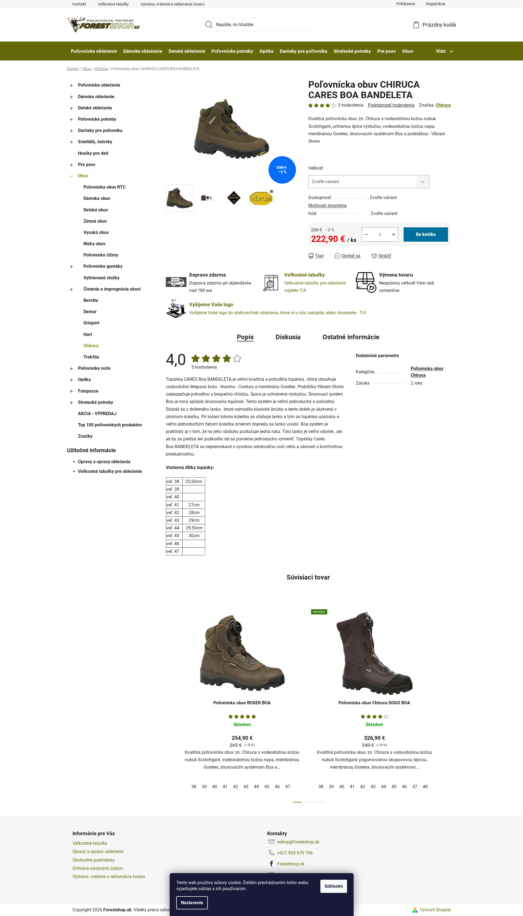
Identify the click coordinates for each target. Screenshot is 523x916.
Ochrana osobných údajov (97, 868)
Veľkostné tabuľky (113, 4)
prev (170, 704)
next (446, 704)
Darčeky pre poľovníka (100, 130)
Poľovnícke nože (94, 368)
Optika (84, 379)
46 (277, 786)
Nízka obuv (94, 243)
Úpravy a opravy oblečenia (104, 461)
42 (235, 786)
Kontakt (79, 4)
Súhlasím (334, 886)
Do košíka (426, 234)
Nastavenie (192, 902)
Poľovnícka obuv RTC (104, 187)
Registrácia (435, 4)
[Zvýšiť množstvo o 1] (394, 234)
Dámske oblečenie (96, 96)
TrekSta (91, 357)
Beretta (90, 300)
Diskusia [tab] (288, 337)
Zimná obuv (95, 221)
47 (287, 786)
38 (193, 786)
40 (214, 786)
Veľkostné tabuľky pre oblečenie (110, 471)
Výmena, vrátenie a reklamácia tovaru (173, 4)
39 (204, 786)
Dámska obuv (96, 198)
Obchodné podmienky (93, 860)
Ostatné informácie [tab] (351, 337)
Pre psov (86, 164)
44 (256, 786)
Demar (90, 311)
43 (246, 786)
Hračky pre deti (93, 153)
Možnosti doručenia (327, 205)
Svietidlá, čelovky (95, 141)
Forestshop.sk (290, 864)
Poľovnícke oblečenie (99, 85)
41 (225, 786)
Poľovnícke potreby (97, 119)
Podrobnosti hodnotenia (391, 105)
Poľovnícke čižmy (100, 255)
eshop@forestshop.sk (298, 842)
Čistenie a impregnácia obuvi (112, 289)
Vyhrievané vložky (101, 277)
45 (266, 786)
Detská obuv (95, 210)
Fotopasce (88, 391)
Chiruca (91, 345)
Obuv (83, 175)
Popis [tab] (245, 337)
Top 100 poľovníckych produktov (110, 424)
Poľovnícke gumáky (102, 266)
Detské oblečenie (95, 108)
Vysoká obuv (96, 232)
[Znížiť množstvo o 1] (366, 234)
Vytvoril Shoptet (435, 909)
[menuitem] (93, 51)
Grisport (91, 322)
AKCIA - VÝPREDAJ (97, 413)
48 (425, 786)
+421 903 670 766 (295, 853)
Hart (87, 334)
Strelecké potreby (95, 402)
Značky (85, 436)
